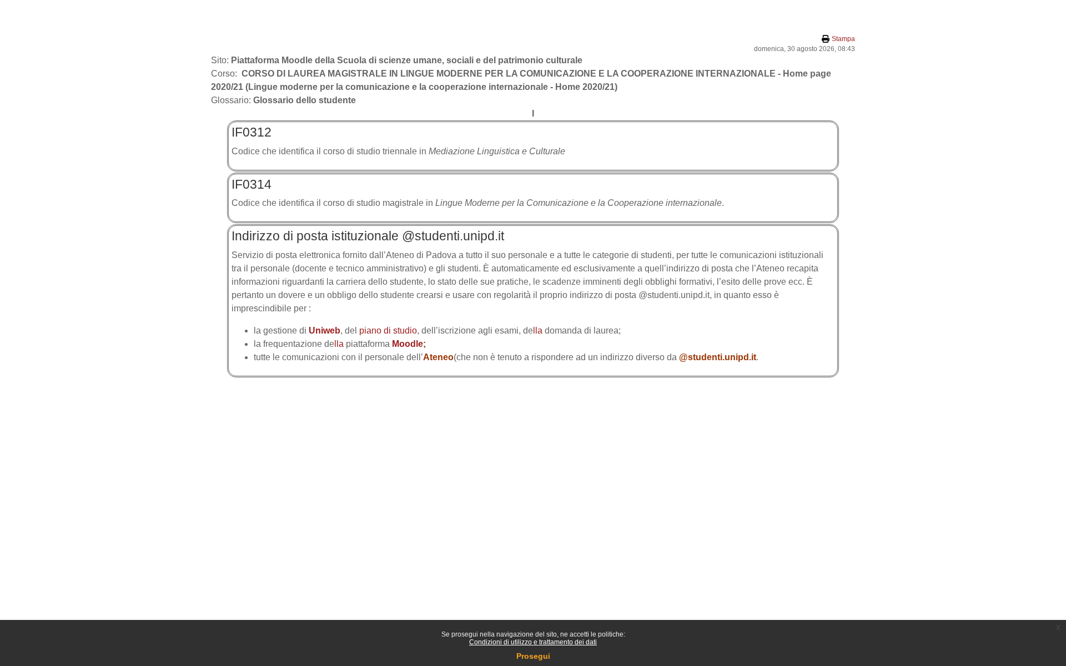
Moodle (407, 344)
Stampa (843, 39)
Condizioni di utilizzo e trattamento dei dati (533, 642)
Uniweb (324, 330)
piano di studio (388, 330)
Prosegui (533, 656)
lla (537, 330)
